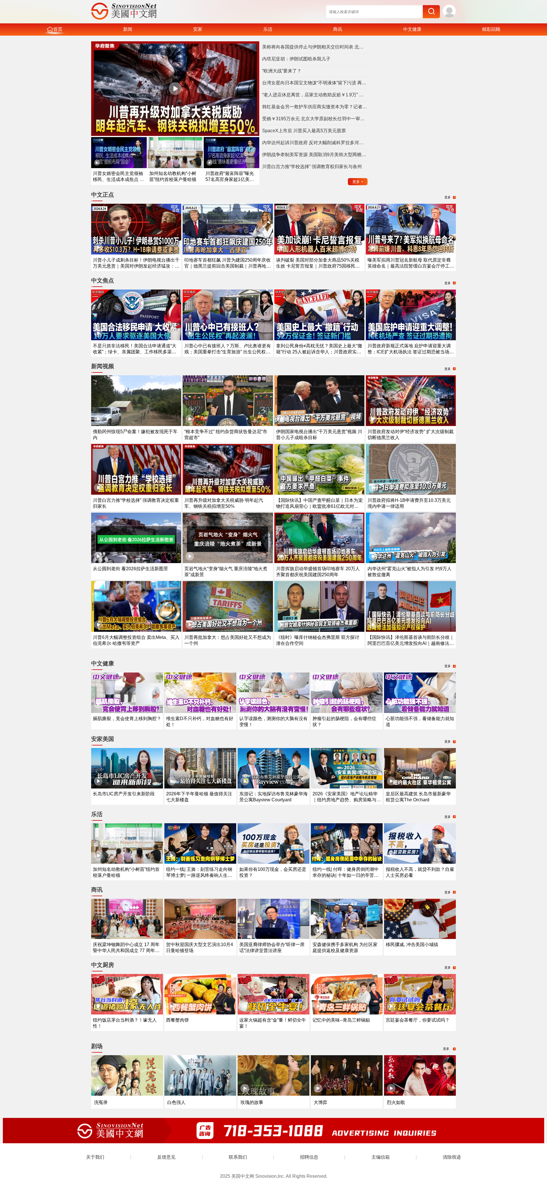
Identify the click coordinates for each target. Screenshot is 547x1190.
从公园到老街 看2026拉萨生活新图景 (130, 568)
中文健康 (412, 29)
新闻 (127, 29)
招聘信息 (309, 1157)
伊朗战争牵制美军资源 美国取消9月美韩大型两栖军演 (315, 154)
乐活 (267, 29)
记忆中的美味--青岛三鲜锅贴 (341, 1020)
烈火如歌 (396, 1102)
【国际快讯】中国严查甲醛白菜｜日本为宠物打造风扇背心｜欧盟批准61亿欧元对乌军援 (319, 506)
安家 (197, 29)
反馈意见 (166, 1157)
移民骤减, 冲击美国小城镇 (412, 944)
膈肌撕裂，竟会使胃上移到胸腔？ (127, 718)
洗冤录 (101, 1102)
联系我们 (238, 1157)
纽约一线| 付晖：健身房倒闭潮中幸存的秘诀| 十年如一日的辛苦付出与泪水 (346, 875)
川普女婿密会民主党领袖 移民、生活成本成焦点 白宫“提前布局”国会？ (118, 179)
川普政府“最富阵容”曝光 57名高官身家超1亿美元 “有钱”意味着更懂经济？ (229, 179)
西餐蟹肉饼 (177, 1020)
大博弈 (320, 1102)
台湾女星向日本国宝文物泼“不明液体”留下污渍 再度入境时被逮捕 (315, 82)
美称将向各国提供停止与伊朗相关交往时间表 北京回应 (315, 46)
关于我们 (95, 1157)
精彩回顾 (491, 29)
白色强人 (176, 1102)
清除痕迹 (452, 1157)
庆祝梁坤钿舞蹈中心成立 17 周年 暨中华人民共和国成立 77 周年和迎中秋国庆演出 (126, 950)
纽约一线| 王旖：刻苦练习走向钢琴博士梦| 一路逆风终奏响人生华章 (199, 875)
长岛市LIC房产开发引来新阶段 (124, 793)
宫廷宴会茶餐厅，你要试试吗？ (418, 1020)
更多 (357, 182)
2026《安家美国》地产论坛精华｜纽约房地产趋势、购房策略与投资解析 (347, 799)
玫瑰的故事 (251, 1102)
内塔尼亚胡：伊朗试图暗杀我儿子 (296, 58)
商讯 (337, 29)
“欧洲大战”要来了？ (281, 70)
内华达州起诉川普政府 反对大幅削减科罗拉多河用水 (315, 142)
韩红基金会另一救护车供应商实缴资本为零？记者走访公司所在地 (315, 106)
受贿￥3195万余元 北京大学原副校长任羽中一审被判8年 (315, 118)
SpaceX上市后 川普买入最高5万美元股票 (304, 130)
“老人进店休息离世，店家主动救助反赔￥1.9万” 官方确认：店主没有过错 (315, 94)
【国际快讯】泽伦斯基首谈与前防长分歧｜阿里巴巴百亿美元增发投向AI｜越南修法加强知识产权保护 (411, 643)
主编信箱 (381, 1157)
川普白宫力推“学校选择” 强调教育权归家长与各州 (312, 166)
